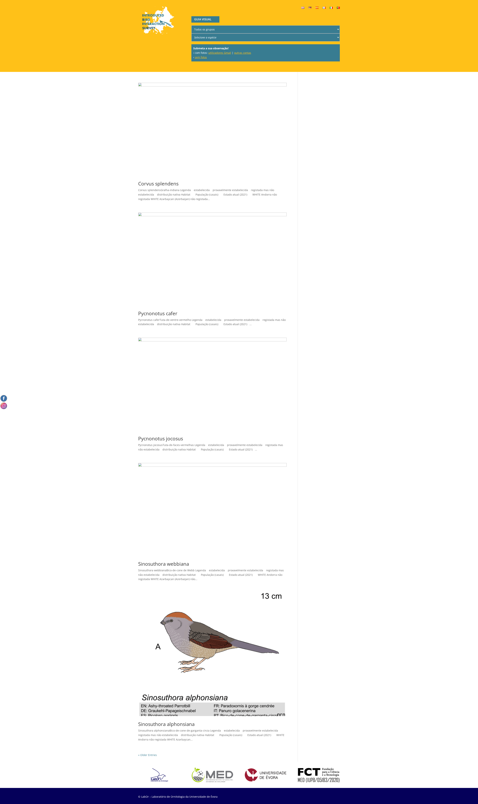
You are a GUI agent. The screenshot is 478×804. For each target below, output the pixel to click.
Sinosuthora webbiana (163, 563)
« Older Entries (147, 755)
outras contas (242, 53)
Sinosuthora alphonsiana (166, 724)
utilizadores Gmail (219, 53)
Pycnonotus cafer (157, 313)
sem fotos (201, 57)
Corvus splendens (158, 183)
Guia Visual (202, 19)
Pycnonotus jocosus (160, 438)
